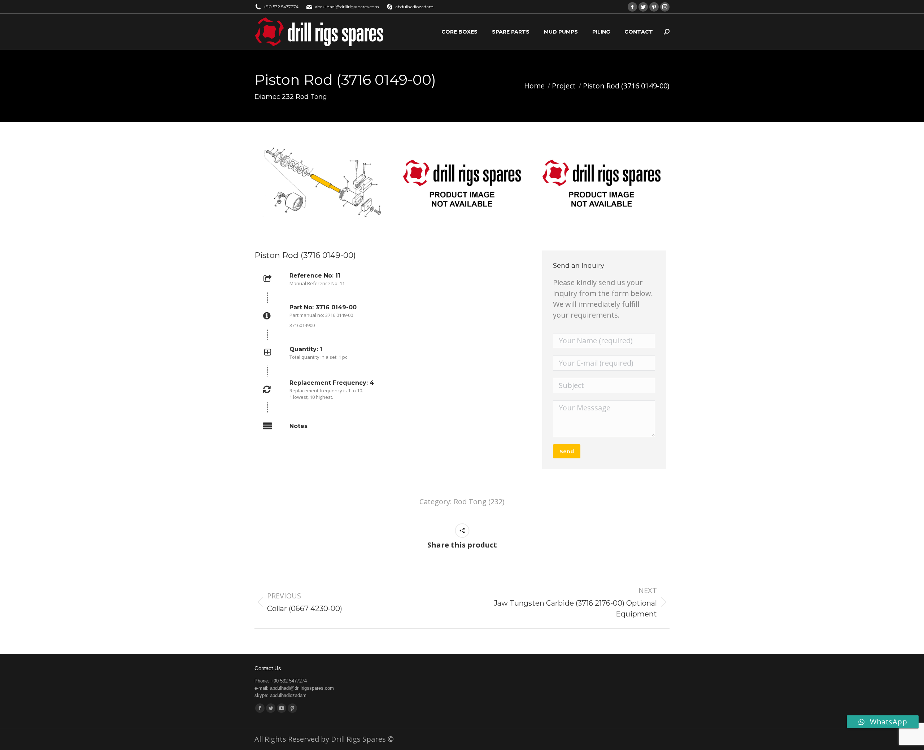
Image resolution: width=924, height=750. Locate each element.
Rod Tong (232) (479, 501)
